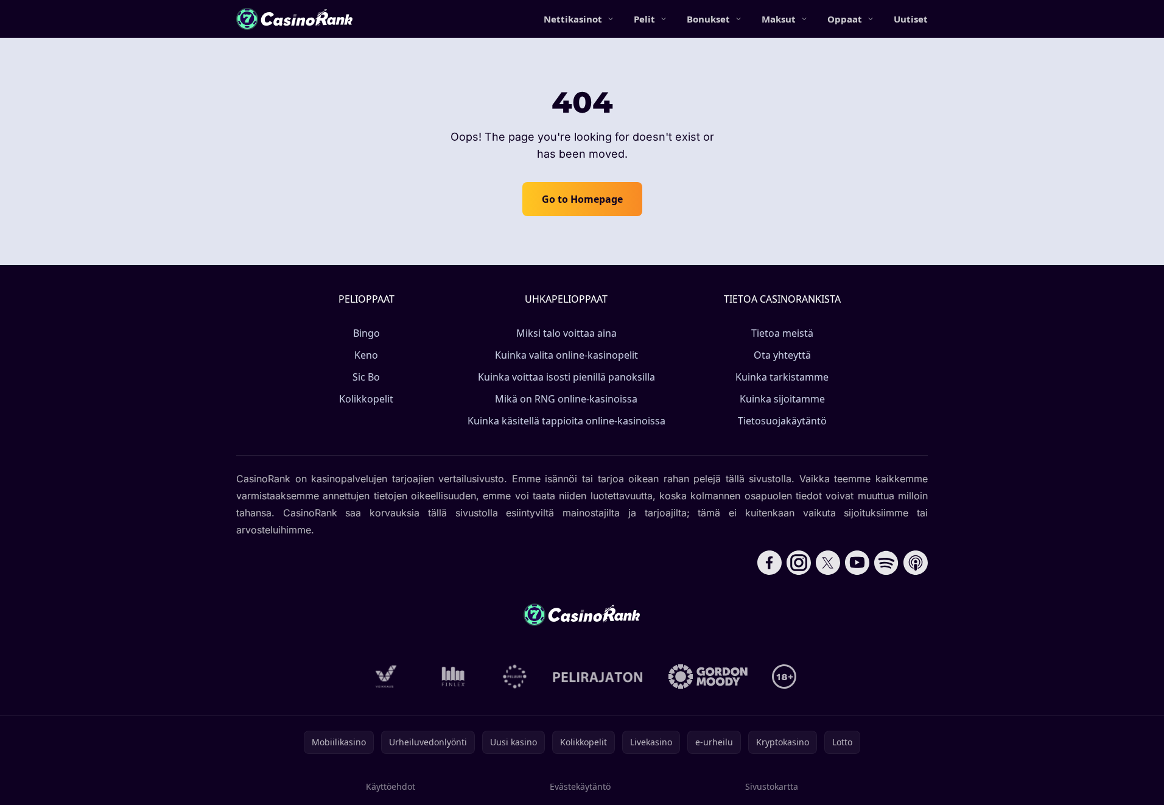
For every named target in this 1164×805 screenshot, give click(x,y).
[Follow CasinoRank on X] (828, 562)
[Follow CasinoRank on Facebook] (769, 562)
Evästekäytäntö (580, 786)
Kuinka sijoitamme (782, 399)
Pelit (644, 19)
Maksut (779, 19)
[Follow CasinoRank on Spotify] (886, 562)
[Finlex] (453, 676)
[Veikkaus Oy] (386, 676)
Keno (366, 355)
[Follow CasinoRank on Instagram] (799, 562)
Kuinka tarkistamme (782, 377)
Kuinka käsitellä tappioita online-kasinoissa (566, 420)
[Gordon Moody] (708, 676)
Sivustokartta (771, 786)
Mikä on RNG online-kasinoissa (566, 399)
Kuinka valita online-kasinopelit (566, 355)
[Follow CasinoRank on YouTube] (857, 562)
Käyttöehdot (390, 786)
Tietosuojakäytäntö (782, 420)
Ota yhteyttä (782, 355)
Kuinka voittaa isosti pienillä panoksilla (566, 377)
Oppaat (844, 19)
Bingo (366, 333)
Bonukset (708, 19)
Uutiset (911, 19)
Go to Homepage (582, 199)
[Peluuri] (514, 676)
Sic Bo (366, 377)
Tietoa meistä (782, 333)
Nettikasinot (573, 19)
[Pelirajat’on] (597, 676)
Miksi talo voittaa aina (566, 333)
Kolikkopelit (366, 399)
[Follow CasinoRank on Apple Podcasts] (915, 562)
